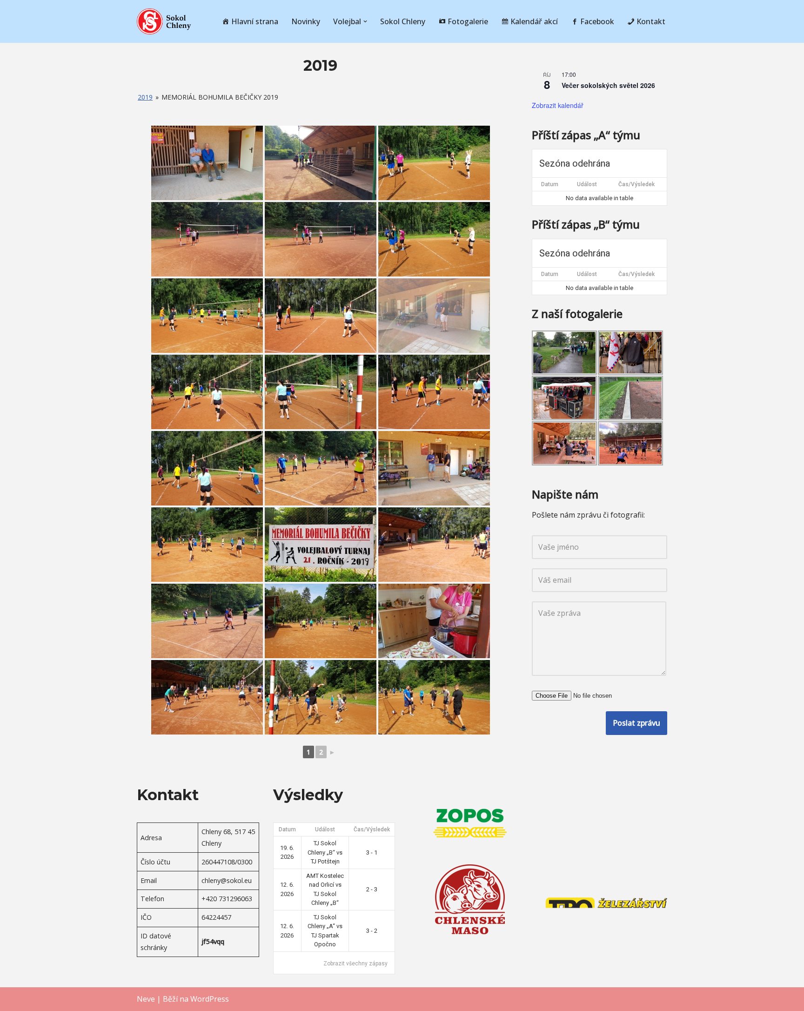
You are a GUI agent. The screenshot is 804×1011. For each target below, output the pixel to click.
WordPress (209, 999)
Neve (146, 999)
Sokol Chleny (402, 21)
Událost (587, 184)
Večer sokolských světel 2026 (608, 85)
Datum (549, 184)
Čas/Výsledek (636, 184)
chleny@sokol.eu (226, 880)
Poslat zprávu (636, 723)
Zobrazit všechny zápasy (355, 963)
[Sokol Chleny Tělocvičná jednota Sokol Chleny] (165, 21)
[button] (365, 21)
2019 (145, 97)
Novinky (305, 21)
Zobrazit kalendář (557, 105)
